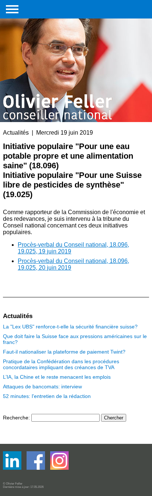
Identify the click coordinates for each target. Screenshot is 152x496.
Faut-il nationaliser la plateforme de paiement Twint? (64, 352)
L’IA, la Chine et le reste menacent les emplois (57, 377)
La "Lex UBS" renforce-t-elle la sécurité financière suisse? (70, 327)
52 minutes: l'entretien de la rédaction (47, 396)
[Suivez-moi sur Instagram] (59, 468)
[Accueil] (58, 60)
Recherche (15, 418)
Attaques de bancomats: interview (42, 386)
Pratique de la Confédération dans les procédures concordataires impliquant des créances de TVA (61, 364)
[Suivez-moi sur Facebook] (13, 468)
